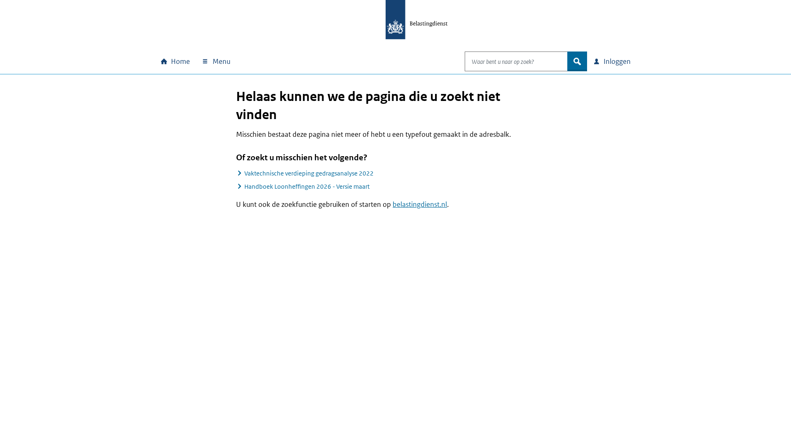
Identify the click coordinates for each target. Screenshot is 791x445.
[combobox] (516, 61)
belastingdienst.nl (420, 204)
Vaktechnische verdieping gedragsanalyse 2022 (309, 173)
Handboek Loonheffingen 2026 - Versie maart (307, 186)
